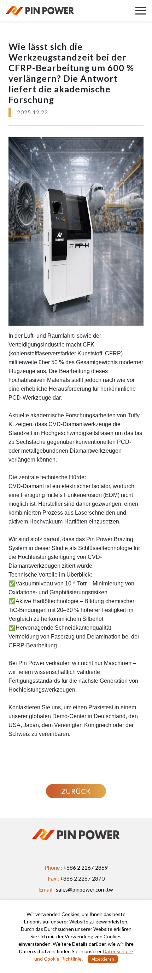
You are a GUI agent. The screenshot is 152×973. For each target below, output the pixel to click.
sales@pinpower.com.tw (84, 889)
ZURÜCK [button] (76, 791)
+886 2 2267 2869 (85, 867)
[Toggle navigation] (140, 11)
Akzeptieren (103, 959)
